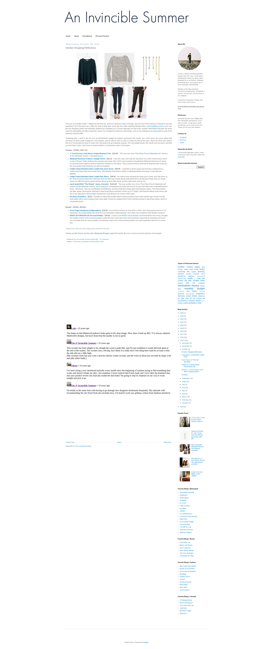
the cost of (186, 298)
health (190, 278)
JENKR (182, 511)
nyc (188, 291)
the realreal (197, 298)
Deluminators (184, 498)
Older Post (167, 442)
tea (179, 298)
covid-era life (183, 271)
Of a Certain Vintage (187, 522)
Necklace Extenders (78, 197)
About (76, 36)
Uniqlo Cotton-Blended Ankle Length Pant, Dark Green (91, 169)
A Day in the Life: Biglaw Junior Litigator (197, 474)
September (186, 378)
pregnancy (200, 294)
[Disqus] (119, 285)
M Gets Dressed (185, 582)
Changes (185, 375)
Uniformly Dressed (186, 529)
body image (194, 269)
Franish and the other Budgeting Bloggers (94, 233)
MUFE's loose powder (130, 216)
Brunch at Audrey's (186, 603)
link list (190, 283)
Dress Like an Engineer (188, 571)
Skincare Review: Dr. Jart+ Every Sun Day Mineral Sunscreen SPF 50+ (197, 435)
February (185, 400)
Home (68, 36)
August (184, 381)
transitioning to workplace (186, 301)
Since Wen (183, 587)
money (195, 285)
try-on (203, 301)
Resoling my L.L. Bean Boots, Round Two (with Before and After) (198, 461)
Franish (182, 579)
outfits (194, 291)
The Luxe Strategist (186, 553)
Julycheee (183, 608)
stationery (201, 296)
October (185, 349)
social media (191, 296)
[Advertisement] (119, 418)
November (186, 346)
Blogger (145, 642)
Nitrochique (184, 584)
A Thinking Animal (186, 600)
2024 (182, 313)
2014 (182, 407)
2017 (182, 334)
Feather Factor (185, 576)
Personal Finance (102, 36)
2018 (182, 331)
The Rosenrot (184, 590)
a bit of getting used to (155, 126)
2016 (182, 337)
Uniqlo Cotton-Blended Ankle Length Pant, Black (89, 177)
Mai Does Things (185, 611)
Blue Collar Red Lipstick (188, 566)
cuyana (193, 271)
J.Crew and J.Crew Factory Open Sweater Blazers (198, 419)
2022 (182, 319)
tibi (204, 298)
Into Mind (183, 508)
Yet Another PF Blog (186, 556)
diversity (201, 271)
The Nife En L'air (185, 527)
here (101, 156)
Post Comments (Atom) (83, 446)
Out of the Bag (185, 524)
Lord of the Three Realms (188, 516)
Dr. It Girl (183, 503)
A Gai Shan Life (185, 542)
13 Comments (104, 239)
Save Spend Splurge (187, 550)
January (185, 403)
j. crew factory (76, 241)
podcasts (181, 294)
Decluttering (87, 36)
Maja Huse (183, 519)
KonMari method (185, 267)
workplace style (195, 303)
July (183, 384)
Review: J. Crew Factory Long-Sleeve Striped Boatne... (192, 370)
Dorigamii (183, 500)
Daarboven (183, 495)
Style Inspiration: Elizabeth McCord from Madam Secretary (197, 447)
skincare (181, 296)
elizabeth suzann (184, 274)
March (184, 397)
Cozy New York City (187, 605)
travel (198, 301)
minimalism (184, 285)
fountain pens (199, 274)
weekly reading (183, 303)
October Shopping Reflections (192, 352)
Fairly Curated (185, 506)
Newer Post (70, 442)
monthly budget (94, 241)
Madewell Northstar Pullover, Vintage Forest (87, 159)
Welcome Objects (186, 532)
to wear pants (156, 131)
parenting (202, 291)
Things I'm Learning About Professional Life (190, 365)
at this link (181, 157)
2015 (182, 340)
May (183, 390)
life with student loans (195, 280)
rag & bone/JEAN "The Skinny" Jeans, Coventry (89, 184)
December (186, 343)
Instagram (183, 137)
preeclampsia (190, 294)
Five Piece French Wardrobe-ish (148, 154)
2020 (182, 325)
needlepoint (181, 291)
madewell (85, 241)
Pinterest (183, 140)
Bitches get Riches (186, 545)
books (202, 269)
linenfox (180, 283)
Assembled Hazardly (187, 492)
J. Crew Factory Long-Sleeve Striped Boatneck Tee (90, 154)
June (184, 387)
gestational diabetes (186, 276)
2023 (182, 316)
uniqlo (102, 241)
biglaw (197, 267)
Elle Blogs (183, 574)
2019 (182, 328)
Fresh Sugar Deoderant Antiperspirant (85, 210)
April (183, 394)
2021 (182, 322)
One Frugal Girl (185, 548)
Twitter (182, 142)
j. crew (197, 278)
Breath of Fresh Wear (187, 568)
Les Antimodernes (186, 514)
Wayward (183, 613)
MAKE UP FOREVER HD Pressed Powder (86, 216)
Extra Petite (91, 194)
